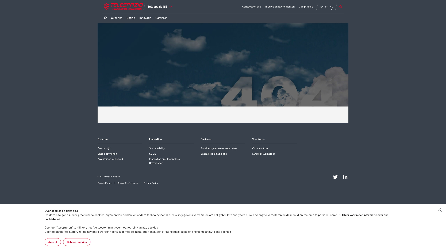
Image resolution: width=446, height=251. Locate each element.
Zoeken (340, 6)
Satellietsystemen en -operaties (219, 148)
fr (326, 7)
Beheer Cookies (77, 242)
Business (206, 139)
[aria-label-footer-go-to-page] (335, 177)
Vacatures (258, 139)
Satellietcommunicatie (214, 153)
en (322, 7)
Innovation (155, 139)
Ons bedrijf (104, 148)
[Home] (105, 18)
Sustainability (157, 148)
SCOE (152, 153)
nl (331, 7)
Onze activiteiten (107, 153)
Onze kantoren (260, 148)
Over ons (103, 139)
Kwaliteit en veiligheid (110, 159)
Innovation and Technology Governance (164, 161)
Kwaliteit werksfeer (263, 153)
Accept (52, 242)
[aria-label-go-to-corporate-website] (122, 6)
